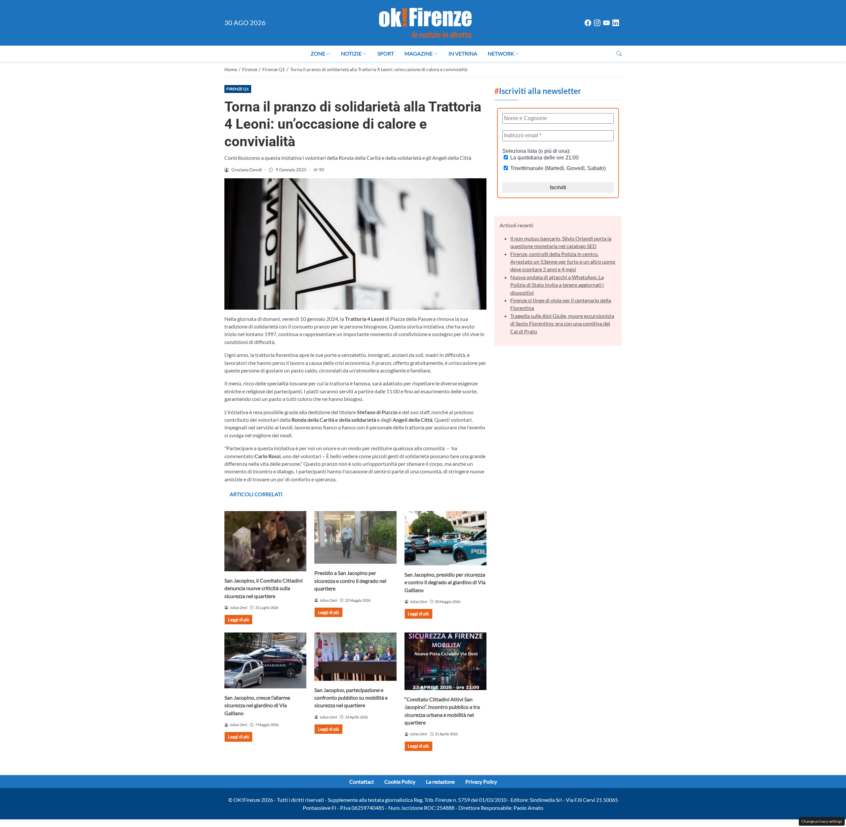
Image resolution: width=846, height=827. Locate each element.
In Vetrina (462, 53)
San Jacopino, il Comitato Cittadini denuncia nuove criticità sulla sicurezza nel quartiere (263, 588)
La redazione (440, 781)
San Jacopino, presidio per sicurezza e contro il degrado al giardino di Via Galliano (444, 582)
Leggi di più (238, 619)
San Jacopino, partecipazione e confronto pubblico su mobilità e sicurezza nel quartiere (351, 698)
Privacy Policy (481, 781)
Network (501, 53)
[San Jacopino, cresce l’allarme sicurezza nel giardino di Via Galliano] (265, 660)
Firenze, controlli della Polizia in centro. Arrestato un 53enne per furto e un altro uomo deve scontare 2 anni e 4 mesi (562, 262)
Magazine (418, 53)
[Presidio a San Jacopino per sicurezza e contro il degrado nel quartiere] (355, 537)
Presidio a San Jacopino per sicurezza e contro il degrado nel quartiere (350, 580)
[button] (619, 53)
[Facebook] (588, 23)
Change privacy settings (821, 821)
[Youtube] (606, 23)
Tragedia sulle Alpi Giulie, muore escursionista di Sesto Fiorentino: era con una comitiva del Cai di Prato (562, 323)
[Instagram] (597, 23)
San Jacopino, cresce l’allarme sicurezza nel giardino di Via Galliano (257, 705)
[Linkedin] (615, 23)
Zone (318, 53)
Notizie (351, 53)
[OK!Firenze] (425, 22)
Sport (385, 53)
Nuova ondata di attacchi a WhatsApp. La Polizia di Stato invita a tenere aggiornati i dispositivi (557, 285)
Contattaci (361, 781)
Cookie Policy (399, 781)
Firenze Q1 (237, 88)
